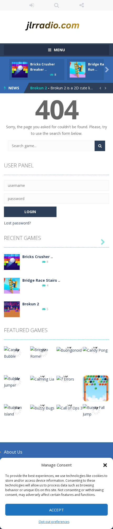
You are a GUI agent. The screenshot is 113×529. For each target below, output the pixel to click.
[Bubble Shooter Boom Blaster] (96, 388)
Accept (56, 509)
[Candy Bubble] (17, 352)
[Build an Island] (17, 410)
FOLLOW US (81, 5)
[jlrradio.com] (56, 24)
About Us (13, 452)
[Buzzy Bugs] (42, 407)
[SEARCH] (100, 146)
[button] (105, 465)
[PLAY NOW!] (20, 69)
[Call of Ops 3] (69, 407)
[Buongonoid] (69, 349)
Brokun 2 (38, 87)
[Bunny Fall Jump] (96, 410)
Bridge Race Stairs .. (41, 280)
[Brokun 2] (12, 308)
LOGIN (31, 5)
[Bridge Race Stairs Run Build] (12, 285)
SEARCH (56, 5)
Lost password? (17, 222)
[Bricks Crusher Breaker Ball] (12, 261)
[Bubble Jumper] (17, 381)
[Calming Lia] (42, 378)
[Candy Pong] (95, 349)
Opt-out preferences (54, 522)
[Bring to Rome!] (43, 352)
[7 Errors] (65, 378)
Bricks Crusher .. (37, 256)
